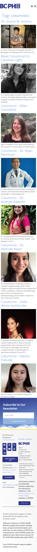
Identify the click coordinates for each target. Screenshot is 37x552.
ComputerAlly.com (8, 440)
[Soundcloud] (4, 453)
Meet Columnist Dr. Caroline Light (16, 58)
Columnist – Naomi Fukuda (15, 358)
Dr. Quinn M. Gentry (16, 21)
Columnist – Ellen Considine (14, 108)
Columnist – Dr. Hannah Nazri (12, 247)
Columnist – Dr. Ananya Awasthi (13, 200)
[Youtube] (9, 449)
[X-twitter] (14, 445)
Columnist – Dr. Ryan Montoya (16, 153)
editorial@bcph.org (8, 485)
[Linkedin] (4, 449)
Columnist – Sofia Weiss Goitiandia (14, 304)
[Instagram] (9, 445)
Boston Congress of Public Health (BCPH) (9, 470)
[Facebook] (4, 445)
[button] (31, 6)
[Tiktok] (14, 449)
